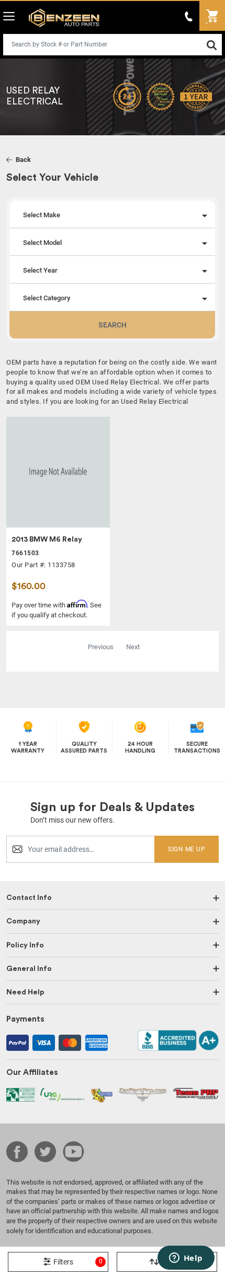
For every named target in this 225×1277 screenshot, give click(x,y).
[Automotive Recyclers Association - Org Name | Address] (20, 1094)
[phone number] (189, 16)
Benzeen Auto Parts (62, 17)
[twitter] (45, 1151)
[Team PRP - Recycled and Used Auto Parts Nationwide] (196, 1093)
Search (112, 325)
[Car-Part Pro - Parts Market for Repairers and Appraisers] (142, 1094)
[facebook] (17, 1151)
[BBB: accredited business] (178, 1040)
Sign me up (186, 849)
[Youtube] (73, 1151)
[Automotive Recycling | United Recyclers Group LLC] (62, 1094)
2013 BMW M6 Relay (47, 539)
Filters (78, 1262)
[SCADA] (102, 1094)
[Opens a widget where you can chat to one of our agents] (186, 1259)
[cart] (212, 16)
